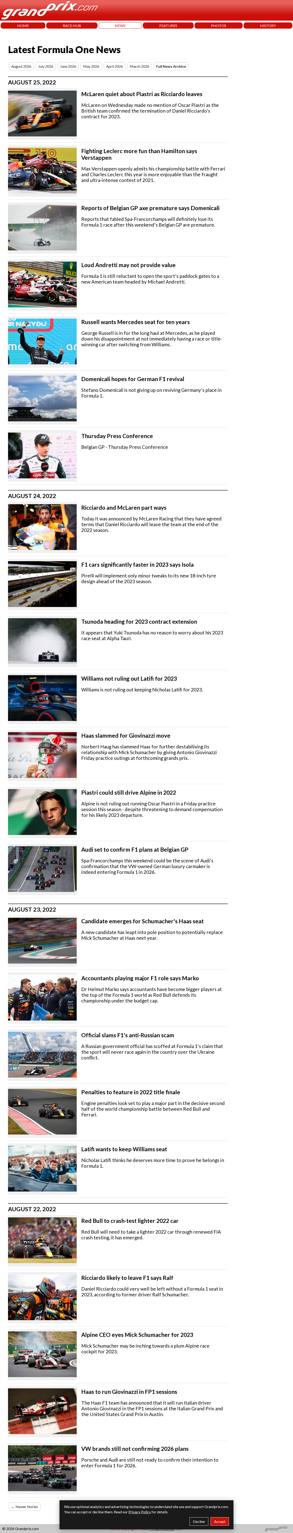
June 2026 (68, 66)
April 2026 (114, 66)
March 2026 (139, 66)
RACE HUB (72, 25)
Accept (219, 1521)
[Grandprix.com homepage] (276, 1528)
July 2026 (45, 66)
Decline (199, 1521)
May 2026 (91, 66)
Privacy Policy (139, 1512)
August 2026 (21, 66)
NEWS (120, 25)
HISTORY (268, 25)
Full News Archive (171, 66)
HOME (23, 25)
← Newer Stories (24, 1506)
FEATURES (168, 25)
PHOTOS (218, 25)
